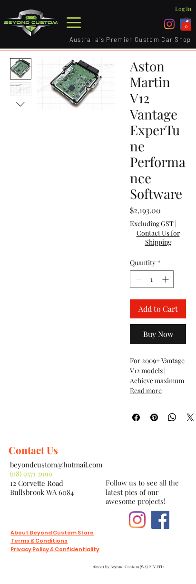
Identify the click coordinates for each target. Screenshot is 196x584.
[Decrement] (137, 279)
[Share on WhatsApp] (172, 417)
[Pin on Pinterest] (154, 417)
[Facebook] (160, 520)
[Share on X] (190, 417)
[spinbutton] (151, 279)
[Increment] (166, 279)
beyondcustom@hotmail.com (56, 464)
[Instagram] (169, 24)
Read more (146, 390)
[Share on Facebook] (136, 417)
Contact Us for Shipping (158, 237)
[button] (186, 24)
